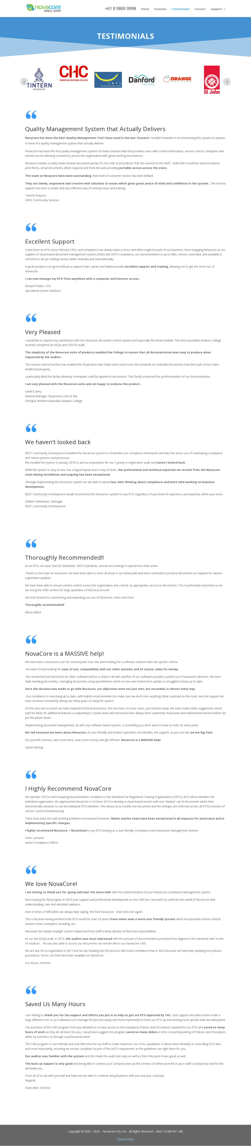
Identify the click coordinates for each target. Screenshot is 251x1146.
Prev (24, 82)
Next (227, 82)
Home (145, 9)
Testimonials (180, 9)
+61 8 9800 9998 (120, 8)
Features (160, 9)
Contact (200, 9)
